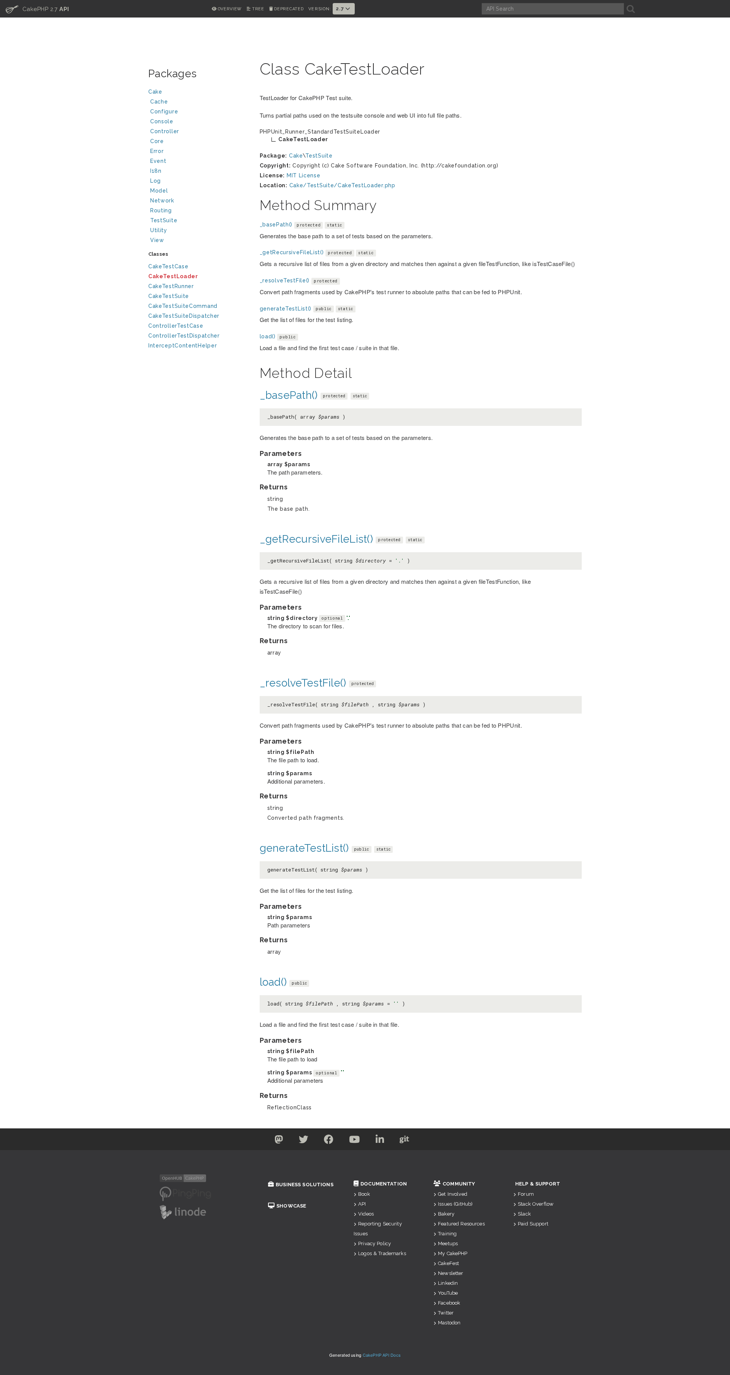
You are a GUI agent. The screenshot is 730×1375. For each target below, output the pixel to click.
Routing (161, 210)
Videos (366, 1214)
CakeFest (448, 1263)
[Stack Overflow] (451, 1141)
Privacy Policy (374, 1243)
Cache (159, 102)
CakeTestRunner (171, 286)
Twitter (446, 1313)
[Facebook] (329, 1141)
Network (162, 201)
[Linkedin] (380, 1141)
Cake (155, 92)
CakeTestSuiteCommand (182, 306)
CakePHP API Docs (382, 1355)
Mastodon (449, 1323)
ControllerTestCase (175, 326)
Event (158, 161)
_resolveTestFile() (285, 280)
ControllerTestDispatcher (184, 336)
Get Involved (452, 1194)
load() (268, 336)
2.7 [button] (340, 8)
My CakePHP (452, 1253)
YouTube (448, 1293)
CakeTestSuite (168, 296)
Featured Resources (461, 1224)
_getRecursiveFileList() (292, 252)
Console (161, 121)
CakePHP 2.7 (37, 9)
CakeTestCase (168, 266)
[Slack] (429, 1141)
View (157, 240)
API (362, 1204)
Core (157, 141)
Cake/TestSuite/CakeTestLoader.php (342, 185)
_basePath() (276, 224)
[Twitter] (279, 1141)
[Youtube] (354, 1141)
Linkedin (448, 1283)
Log (155, 181)
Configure (164, 111)
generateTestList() (286, 309)
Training (447, 1233)
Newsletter (450, 1273)
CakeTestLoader (173, 276)
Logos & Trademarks (382, 1253)
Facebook (449, 1303)
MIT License (304, 175)
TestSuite (163, 220)
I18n (156, 171)
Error (157, 151)
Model (159, 191)
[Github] (404, 1141)
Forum (526, 1194)
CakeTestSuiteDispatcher (183, 316)
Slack (524, 1214)
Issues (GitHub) (455, 1204)
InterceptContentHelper (182, 346)
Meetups (448, 1243)
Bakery (446, 1214)
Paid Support (533, 1224)
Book (364, 1194)
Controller (164, 131)
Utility (158, 230)
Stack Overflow (536, 1204)
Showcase (291, 1206)
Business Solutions (304, 1184)
